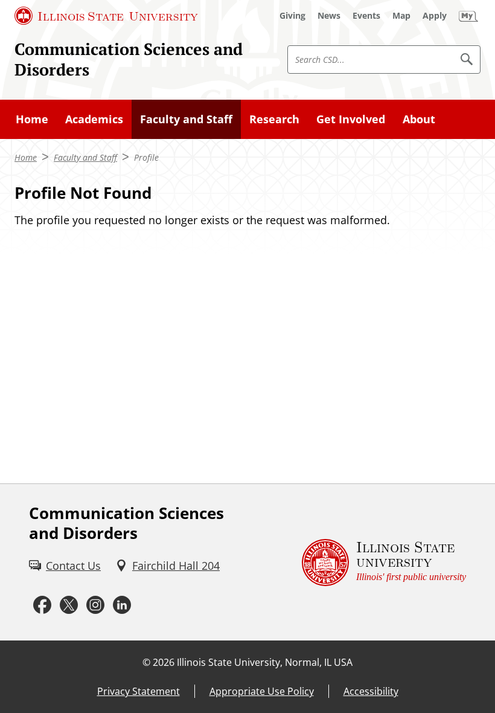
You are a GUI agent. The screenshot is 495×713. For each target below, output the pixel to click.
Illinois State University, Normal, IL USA (265, 662)
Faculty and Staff (186, 119)
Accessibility (370, 691)
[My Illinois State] (468, 15)
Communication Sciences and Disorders (128, 58)
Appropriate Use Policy (261, 691)
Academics (94, 119)
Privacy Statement (138, 691)
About (419, 119)
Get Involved (350, 119)
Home (32, 119)
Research (274, 119)
